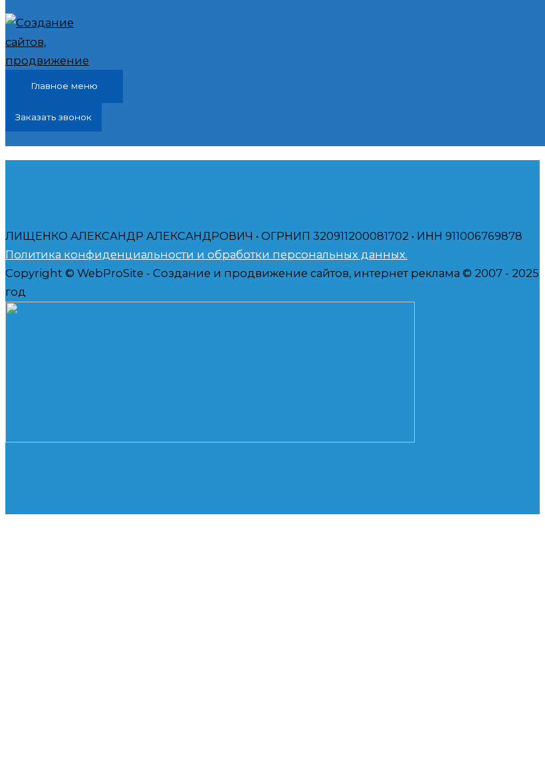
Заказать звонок (53, 117)
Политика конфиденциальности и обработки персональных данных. (206, 254)
